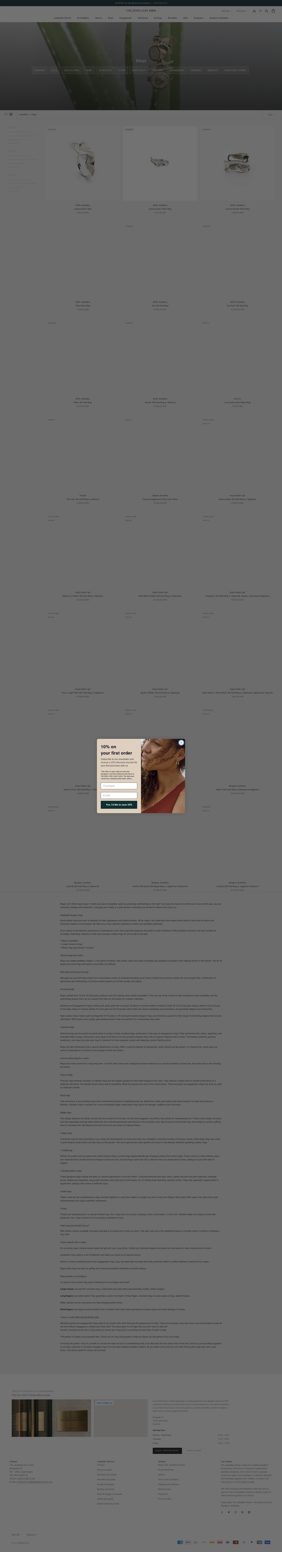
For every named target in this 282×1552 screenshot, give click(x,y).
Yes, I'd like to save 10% (119, 804)
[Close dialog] (181, 742)
